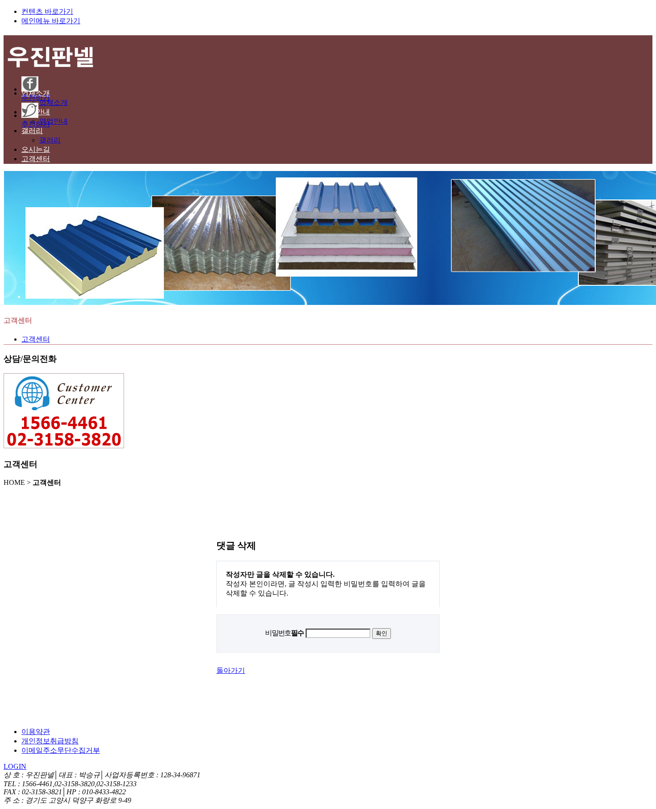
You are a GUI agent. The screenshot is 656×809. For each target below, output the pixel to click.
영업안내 (53, 121)
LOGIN (15, 766)
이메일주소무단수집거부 (60, 750)
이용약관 (35, 731)
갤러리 (50, 140)
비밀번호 (284, 633)
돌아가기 (230, 670)
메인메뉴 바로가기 (50, 21)
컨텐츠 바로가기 (47, 11)
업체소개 (53, 102)
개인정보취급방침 (50, 741)
